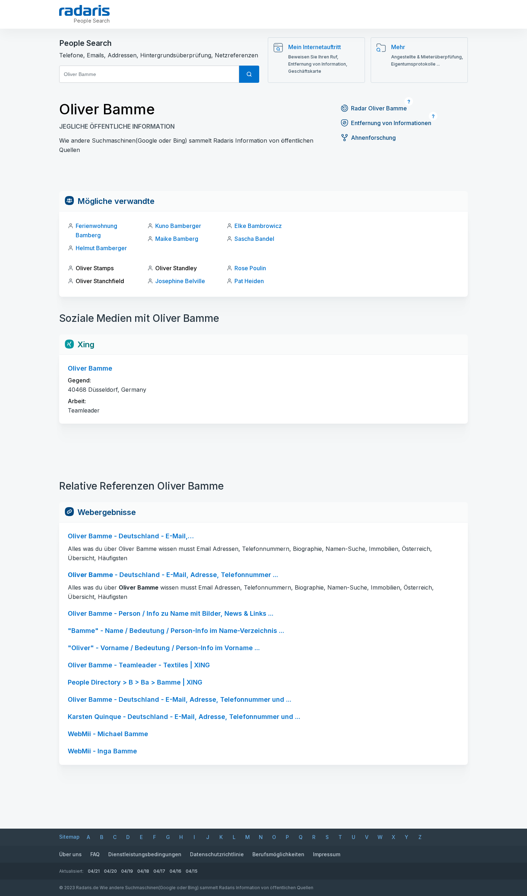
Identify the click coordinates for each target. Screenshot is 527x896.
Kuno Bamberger (178, 225)
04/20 (110, 871)
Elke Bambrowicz (258, 225)
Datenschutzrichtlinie (217, 854)
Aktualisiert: (71, 871)
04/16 (175, 871)
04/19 (127, 871)
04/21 (94, 871)
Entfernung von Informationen (391, 123)
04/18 (143, 871)
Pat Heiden (249, 281)
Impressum (326, 854)
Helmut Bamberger (101, 248)
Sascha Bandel (254, 238)
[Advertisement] (263, 175)
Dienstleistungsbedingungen (144, 854)
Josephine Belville (180, 281)
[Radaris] (84, 10)
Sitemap (69, 837)
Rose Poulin (250, 268)
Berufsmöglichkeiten (278, 854)
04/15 (192, 871)
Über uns (70, 854)
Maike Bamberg (176, 238)
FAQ (95, 854)
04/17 (159, 871)
